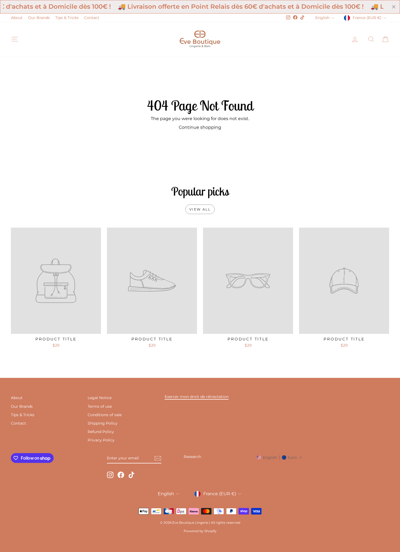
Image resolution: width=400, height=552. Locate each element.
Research (192, 456)
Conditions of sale (105, 414)
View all (200, 209)
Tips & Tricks (67, 17)
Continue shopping (200, 127)
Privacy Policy (101, 440)
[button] (279, 457)
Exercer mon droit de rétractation (197, 396)
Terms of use (100, 406)
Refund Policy (101, 431)
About (17, 17)
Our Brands (39, 17)
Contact (91, 17)
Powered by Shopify (200, 531)
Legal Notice (100, 397)
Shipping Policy (103, 423)
